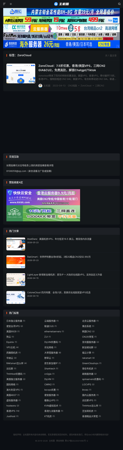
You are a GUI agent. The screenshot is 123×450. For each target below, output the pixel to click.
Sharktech (51, 368)
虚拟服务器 (13, 400)
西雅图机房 (13, 352)
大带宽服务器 (52, 352)
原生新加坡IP (52, 363)
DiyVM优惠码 (52, 342)
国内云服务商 (90, 395)
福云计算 (88, 352)
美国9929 (13, 331)
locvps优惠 (51, 389)
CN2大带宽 (89, 336)
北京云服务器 (90, 320)
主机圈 (62, 4)
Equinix (11, 342)
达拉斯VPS (89, 400)
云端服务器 (51, 320)
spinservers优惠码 (93, 379)
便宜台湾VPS (14, 326)
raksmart (88, 358)
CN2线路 (72, 85)
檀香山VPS (51, 400)
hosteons (12, 405)
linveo (86, 389)
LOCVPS (88, 384)
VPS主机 (12, 347)
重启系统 (88, 326)
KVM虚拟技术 (52, 405)
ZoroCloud (86, 85)
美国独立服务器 (15, 379)
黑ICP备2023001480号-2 (76, 441)
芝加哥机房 (89, 411)
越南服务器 (89, 373)
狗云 (10, 336)
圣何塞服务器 (90, 342)
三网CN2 (99, 85)
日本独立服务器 (15, 320)
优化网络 (50, 347)
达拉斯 (11, 368)
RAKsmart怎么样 (16, 363)
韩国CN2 (88, 331)
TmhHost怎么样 (91, 405)
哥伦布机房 (89, 368)
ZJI (47, 336)
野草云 (49, 358)
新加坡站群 (89, 347)
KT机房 (49, 416)
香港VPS (12, 411)
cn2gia (49, 373)
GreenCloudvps (91, 363)
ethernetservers (54, 331)
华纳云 (11, 358)
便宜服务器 (51, 395)
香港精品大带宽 (91, 416)
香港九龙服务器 (53, 411)
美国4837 (13, 395)
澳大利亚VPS (14, 389)
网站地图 (60, 441)
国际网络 (12, 384)
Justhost (12, 416)
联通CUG (50, 326)
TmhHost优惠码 (15, 373)
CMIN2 (49, 384)
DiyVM (49, 379)
